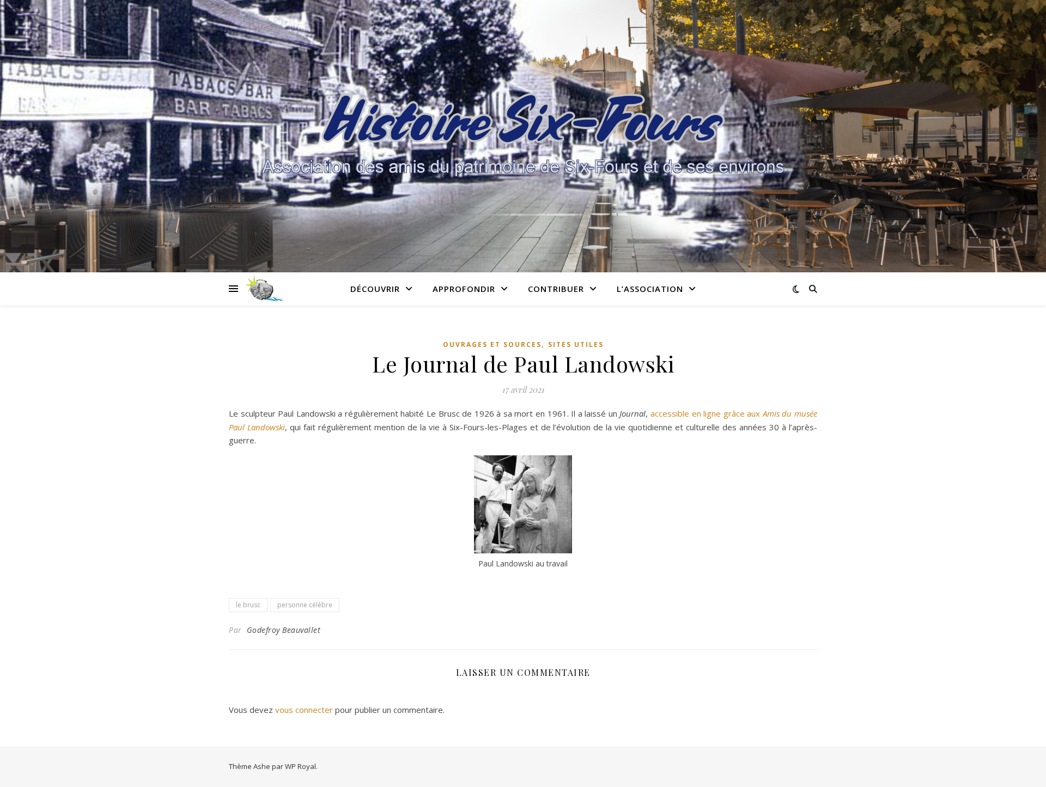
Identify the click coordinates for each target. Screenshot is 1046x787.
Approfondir (464, 288)
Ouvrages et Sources (492, 344)
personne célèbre (304, 604)
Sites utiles (576, 344)
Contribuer (556, 288)
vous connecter (304, 709)
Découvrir (375, 288)
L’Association (650, 288)
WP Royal (300, 766)
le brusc (248, 604)
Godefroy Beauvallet (284, 630)
